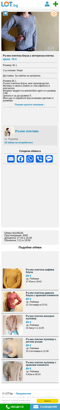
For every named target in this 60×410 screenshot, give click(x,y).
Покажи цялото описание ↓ (30, 104)
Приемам (47, 401)
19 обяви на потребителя (18, 142)
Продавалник (23, 393)
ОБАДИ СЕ (17, 407)
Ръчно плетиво (27, 131)
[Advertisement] (30, 116)
